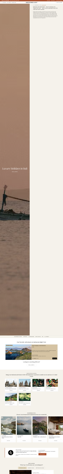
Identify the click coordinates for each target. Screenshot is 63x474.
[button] (1, 2)
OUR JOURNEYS (9, 2)
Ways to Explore (38, 336)
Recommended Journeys (18, 336)
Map (42, 336)
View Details (8, 440)
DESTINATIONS (4, 2)
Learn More (11, 390)
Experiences (25, 336)
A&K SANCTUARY (14, 2)
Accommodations (31, 336)
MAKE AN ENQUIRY (42, 454)
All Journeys (47, 336)
